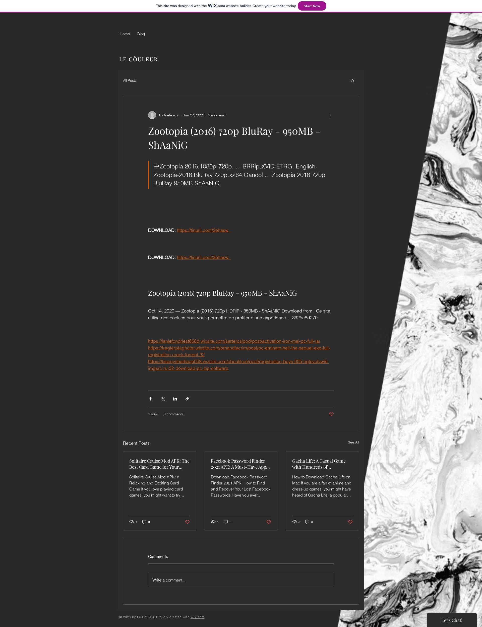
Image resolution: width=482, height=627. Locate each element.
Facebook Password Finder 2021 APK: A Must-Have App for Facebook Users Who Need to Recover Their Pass (241, 464)
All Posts (130, 80)
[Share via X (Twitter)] (162, 398)
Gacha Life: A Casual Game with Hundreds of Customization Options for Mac (319, 464)
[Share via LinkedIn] (175, 398)
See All (353, 442)
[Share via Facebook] (150, 398)
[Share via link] (187, 398)
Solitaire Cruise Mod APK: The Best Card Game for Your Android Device (159, 464)
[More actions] (331, 115)
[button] (352, 81)
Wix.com (198, 617)
